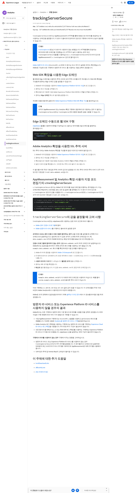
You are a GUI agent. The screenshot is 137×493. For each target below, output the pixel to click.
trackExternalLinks (11, 139)
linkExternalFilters (11, 103)
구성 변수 (7, 49)
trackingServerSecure (12, 143)
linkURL (8, 123)
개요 (6, 45)
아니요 (121, 17)
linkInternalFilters (11, 107)
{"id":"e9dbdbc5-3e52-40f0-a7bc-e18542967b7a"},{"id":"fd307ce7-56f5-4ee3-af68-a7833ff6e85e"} (62, 26)
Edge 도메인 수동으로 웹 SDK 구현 (122, 35)
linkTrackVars (9, 119)
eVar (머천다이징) (42, 372)
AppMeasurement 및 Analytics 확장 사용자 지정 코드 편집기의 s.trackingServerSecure (122, 47)
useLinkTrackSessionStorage (14, 156)
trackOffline (9, 148)
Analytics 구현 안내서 (10, 29)
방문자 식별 (6, 188)
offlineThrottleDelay (11, 131)
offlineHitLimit (40, 368)
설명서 (35, 12)
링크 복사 (124, 21)
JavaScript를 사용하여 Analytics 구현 (13, 207)
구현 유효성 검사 (8, 223)
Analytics (43, 12)
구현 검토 (6, 231)
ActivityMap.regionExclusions (14, 65)
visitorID (8, 164)
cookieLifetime (10, 83)
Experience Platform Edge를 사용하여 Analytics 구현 (13, 197)
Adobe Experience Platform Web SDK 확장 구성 (71, 101)
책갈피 (116, 21)
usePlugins (9, 160)
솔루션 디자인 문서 (73, 295)
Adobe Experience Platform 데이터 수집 (70, 86)
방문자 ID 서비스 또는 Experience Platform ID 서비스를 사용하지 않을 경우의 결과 (123, 61)
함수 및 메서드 (8, 176)
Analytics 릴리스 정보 (10, 33)
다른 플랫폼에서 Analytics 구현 (12, 211)
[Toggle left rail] (25, 8)
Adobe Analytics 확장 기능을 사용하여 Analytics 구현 (13, 202)
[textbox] (13, 18)
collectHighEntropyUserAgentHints (15, 78)
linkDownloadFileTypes (12, 99)
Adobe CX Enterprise (64, 252)
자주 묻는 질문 (8, 227)
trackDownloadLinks (42, 363)
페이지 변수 (8, 172)
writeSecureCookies (11, 168)
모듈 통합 (8, 184)
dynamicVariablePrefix (12, 95)
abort (7, 57)
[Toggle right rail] (112, 8)
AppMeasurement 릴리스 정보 (12, 37)
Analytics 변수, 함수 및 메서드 (11, 41)
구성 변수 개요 (10, 53)
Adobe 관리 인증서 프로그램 (45, 225)
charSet (8, 73)
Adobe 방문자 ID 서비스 (41, 65)
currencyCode (10, 87)
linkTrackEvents (10, 115)
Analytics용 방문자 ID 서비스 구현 (66, 321)
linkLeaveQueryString (12, 111)
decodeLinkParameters (12, 91)
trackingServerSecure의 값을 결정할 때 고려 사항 (122, 54)
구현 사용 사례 (7, 219)
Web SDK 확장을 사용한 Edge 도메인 (122, 30)
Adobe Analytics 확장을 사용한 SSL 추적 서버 (122, 40)
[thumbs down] (77, 490)
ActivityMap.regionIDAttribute (14, 69)
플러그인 (7, 180)
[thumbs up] (73, 490)
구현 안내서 (53, 12)
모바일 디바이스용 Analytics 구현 (13, 215)
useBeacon (9, 152)
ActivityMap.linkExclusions (13, 61)
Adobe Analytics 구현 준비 (11, 192)
